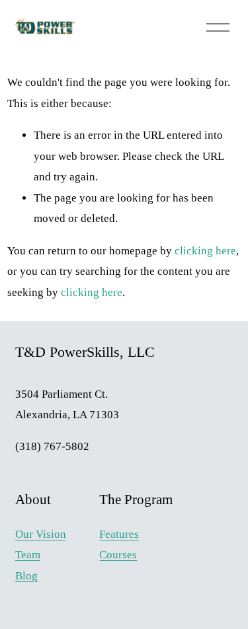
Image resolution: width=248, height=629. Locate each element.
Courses (118, 554)
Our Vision (40, 534)
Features (119, 534)
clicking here (205, 250)
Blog (26, 576)
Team (27, 554)
